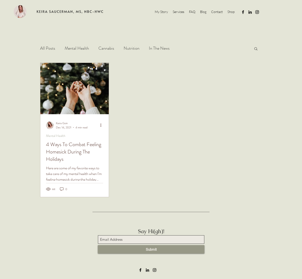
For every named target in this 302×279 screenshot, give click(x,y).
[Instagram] (257, 12)
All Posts (47, 48)
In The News (159, 48)
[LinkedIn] (250, 12)
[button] (256, 49)
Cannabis (106, 48)
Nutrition (131, 48)
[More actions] (102, 125)
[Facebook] (243, 12)
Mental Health (77, 48)
